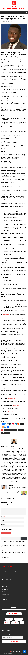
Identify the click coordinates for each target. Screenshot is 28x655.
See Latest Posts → (14, 613)
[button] (26, 12)
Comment (3, 506)
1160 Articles (12, 446)
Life (22, 622)
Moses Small (10, 411)
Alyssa (10, 21)
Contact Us (5, 589)
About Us (4, 586)
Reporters (21, 430)
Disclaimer (4, 591)
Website (3, 524)
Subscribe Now (14, 641)
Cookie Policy (5, 597)
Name (2, 516)
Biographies (9, 619)
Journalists (13, 430)
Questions (14, 622)
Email (2, 520)
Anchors (7, 430)
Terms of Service (6, 599)
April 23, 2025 (4, 21)
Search (2, 536)
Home (3, 584)
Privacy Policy (5, 594)
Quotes (7, 622)
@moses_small (11, 398)
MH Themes (22, 653)
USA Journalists (5, 432)
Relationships (18, 619)
